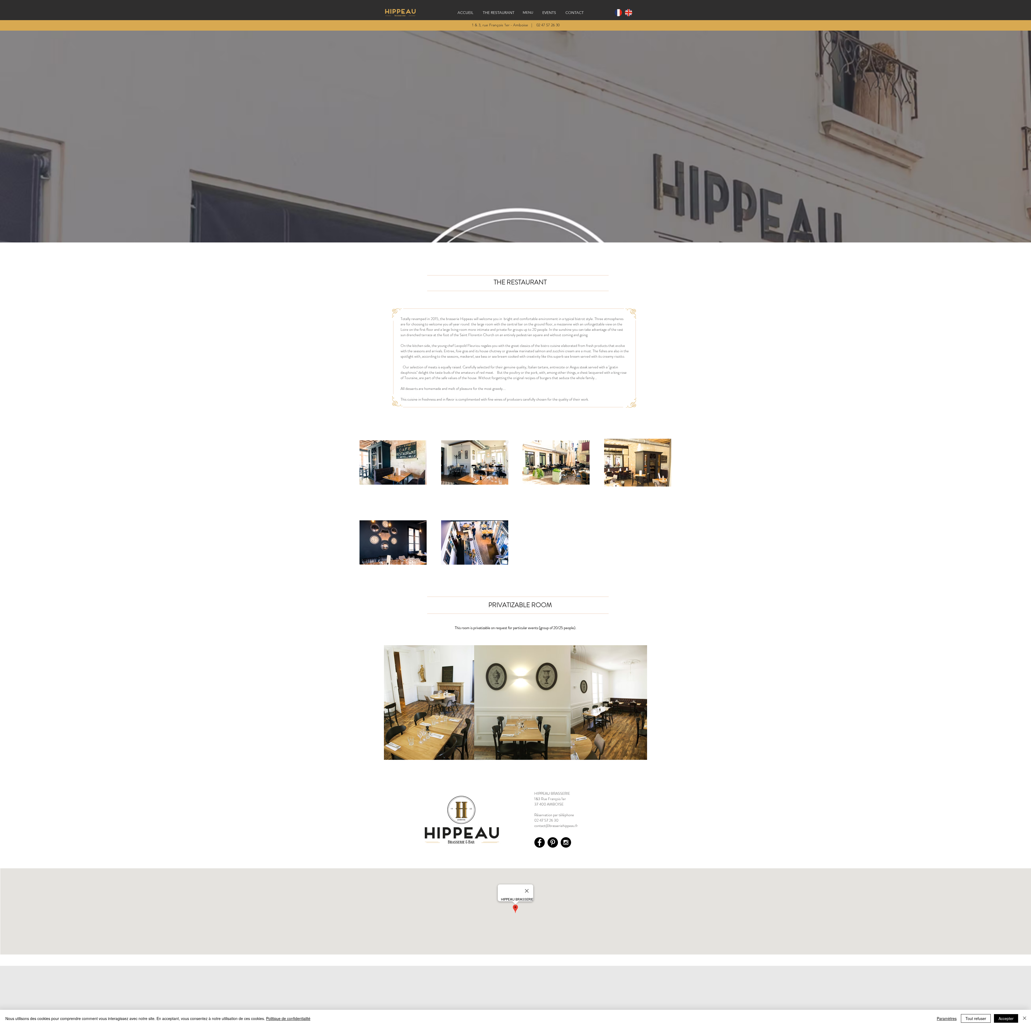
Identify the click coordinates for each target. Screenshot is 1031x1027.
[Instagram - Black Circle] (566, 842)
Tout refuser (975, 1018)
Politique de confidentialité (288, 1018)
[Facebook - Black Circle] (539, 842)
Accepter (1006, 1018)
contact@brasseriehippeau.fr (556, 825)
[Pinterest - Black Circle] (552, 842)
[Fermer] (1024, 1018)
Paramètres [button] (947, 1018)
